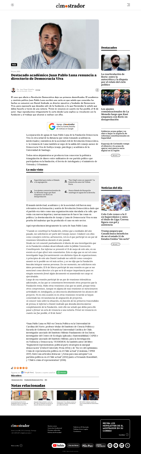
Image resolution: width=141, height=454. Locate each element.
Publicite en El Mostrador (81, 427)
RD (46, 380)
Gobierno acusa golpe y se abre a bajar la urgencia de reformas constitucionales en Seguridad (115, 134)
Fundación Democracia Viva (34, 380)
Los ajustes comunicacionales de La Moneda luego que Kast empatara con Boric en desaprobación (47, 193)
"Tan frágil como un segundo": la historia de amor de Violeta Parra (81, 182)
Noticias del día (111, 188)
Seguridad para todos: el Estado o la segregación (46, 181)
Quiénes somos (52, 426)
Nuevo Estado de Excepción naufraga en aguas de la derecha (82, 191)
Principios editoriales (54, 430)
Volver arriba (15, 445)
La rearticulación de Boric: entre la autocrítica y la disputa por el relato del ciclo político (114, 79)
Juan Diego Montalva (27, 89)
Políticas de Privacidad (54, 432)
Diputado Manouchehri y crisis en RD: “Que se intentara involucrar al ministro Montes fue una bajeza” (43, 403)
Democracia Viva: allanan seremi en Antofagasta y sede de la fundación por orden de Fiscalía (66, 403)
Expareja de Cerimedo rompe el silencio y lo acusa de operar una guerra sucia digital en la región (115, 147)
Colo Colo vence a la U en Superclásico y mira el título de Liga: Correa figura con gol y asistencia (114, 219)
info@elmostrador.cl (25, 433)
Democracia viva (17, 380)
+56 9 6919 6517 (15, 433)
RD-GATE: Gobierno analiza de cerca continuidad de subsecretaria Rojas (89, 403)
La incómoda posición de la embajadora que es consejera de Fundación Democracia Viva (19, 403)
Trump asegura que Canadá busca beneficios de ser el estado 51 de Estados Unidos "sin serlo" (115, 235)
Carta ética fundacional (55, 428)
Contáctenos (77, 431)
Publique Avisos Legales (80, 429)
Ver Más (37, 90)
